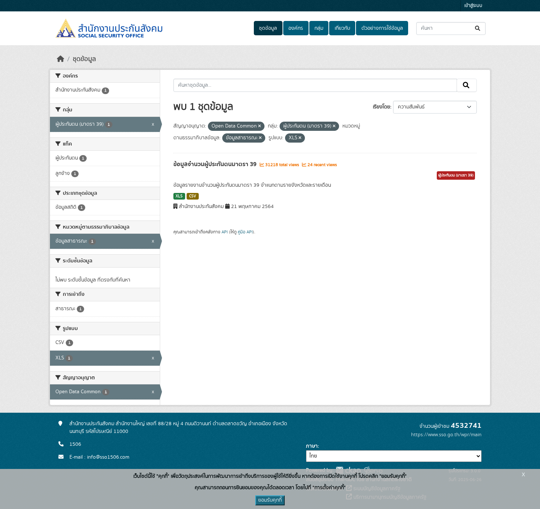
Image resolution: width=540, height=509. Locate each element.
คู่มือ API (245, 232)
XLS (179, 196)
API (225, 232)
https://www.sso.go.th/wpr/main (446, 434)
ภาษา (312, 446)
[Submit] (478, 28)
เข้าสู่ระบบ (473, 5)
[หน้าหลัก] (60, 59)
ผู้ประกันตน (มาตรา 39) (456, 175)
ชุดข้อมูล (268, 28)
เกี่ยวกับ (342, 28)
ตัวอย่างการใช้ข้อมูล (382, 28)
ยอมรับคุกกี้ (270, 500)
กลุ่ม (318, 28)
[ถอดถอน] (259, 126)
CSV (192, 196)
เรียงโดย (381, 107)
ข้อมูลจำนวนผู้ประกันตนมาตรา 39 (215, 164)
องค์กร (295, 28)
